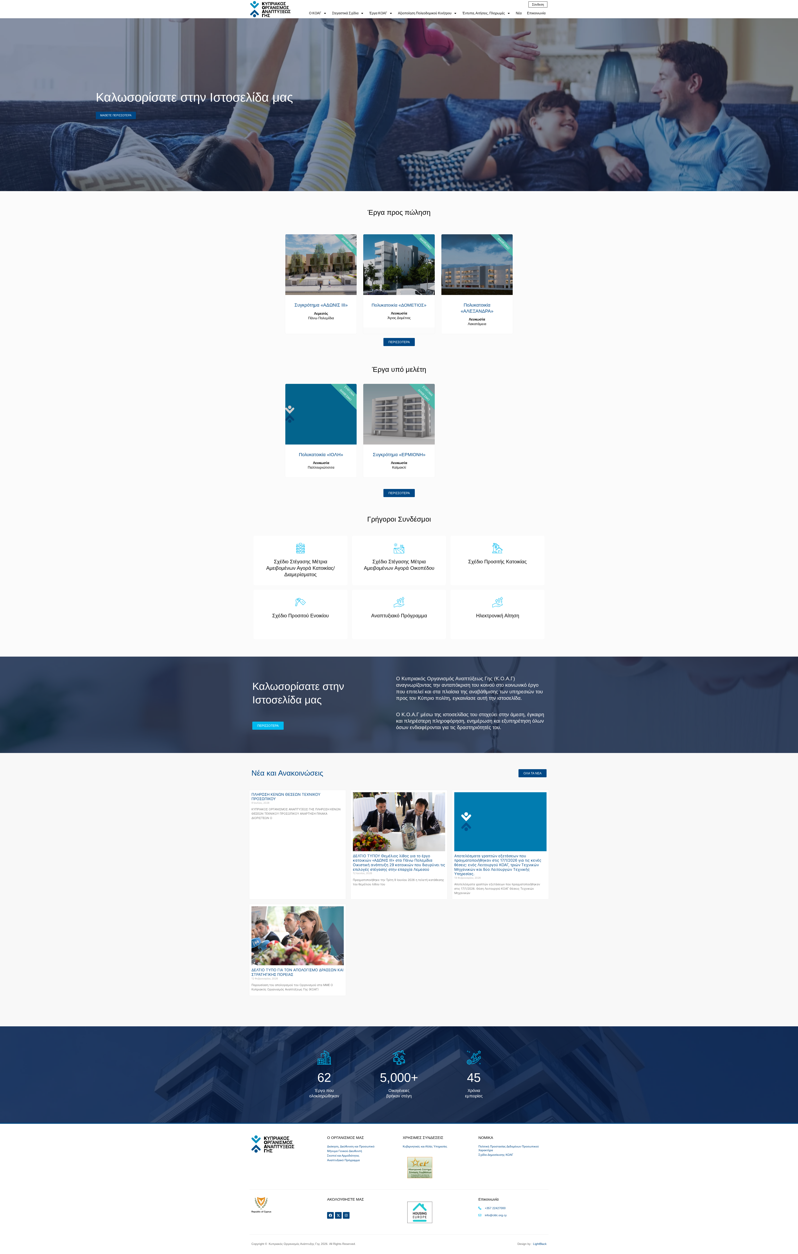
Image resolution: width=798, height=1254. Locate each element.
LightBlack (540, 1243)
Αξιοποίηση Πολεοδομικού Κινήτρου (425, 13)
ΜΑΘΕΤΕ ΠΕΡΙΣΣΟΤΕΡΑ (116, 115)
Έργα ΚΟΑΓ (378, 13)
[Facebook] (330, 1215)
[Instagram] (346, 1215)
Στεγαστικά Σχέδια (345, 13)
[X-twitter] (338, 1215)
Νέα (519, 13)
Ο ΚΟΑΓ (315, 13)
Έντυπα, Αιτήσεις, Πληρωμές (483, 13)
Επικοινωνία (536, 13)
